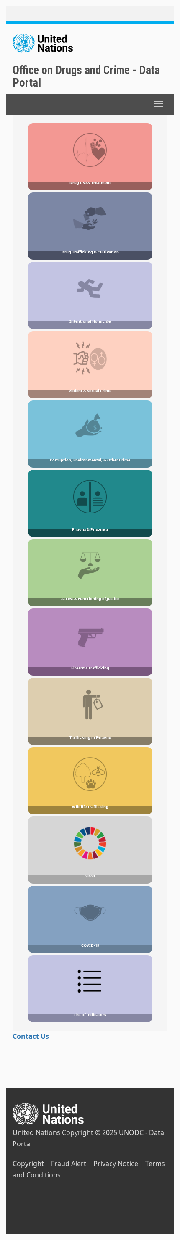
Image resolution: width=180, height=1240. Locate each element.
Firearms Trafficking (90, 668)
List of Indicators (90, 1014)
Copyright (28, 1163)
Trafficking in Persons (90, 737)
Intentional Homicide (90, 321)
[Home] (54, 43)
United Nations (36, 1132)
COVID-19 (90, 945)
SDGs (90, 876)
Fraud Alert (68, 1163)
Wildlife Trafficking (90, 806)
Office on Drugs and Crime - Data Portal (86, 76)
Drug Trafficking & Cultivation (90, 252)
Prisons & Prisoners (90, 529)
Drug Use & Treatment (90, 182)
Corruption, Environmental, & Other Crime (90, 460)
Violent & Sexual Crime (90, 390)
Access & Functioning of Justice (90, 598)
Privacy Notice (115, 1163)
